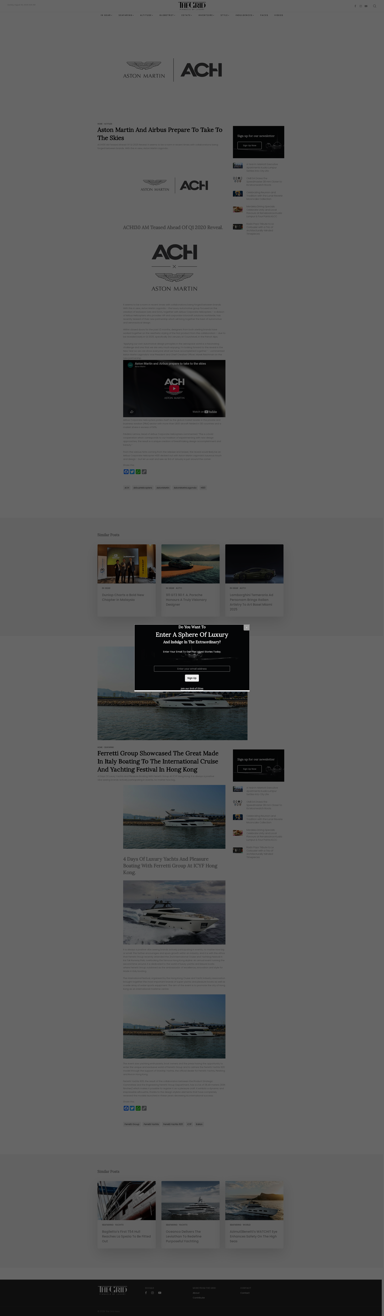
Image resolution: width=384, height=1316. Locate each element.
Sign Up (191, 678)
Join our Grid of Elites (192, 688)
